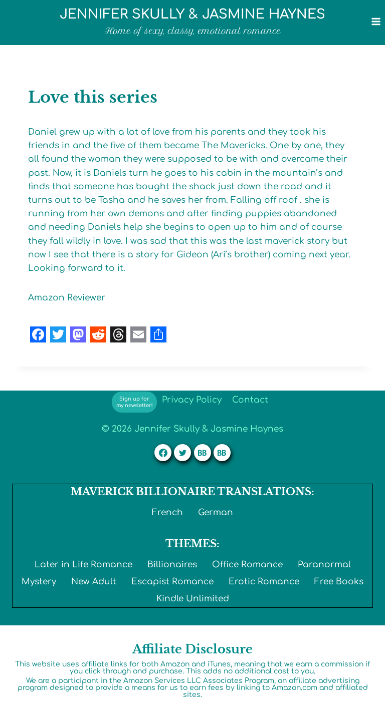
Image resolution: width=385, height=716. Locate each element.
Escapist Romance (172, 581)
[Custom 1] (202, 452)
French (167, 512)
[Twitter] (182, 452)
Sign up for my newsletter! (134, 402)
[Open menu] (375, 21)
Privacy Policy (192, 400)
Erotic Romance (264, 581)
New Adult (93, 581)
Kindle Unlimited (192, 598)
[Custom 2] (222, 452)
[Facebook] (162, 452)
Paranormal (324, 564)
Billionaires (172, 564)
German (215, 512)
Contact (250, 400)
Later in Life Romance (83, 564)
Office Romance (247, 564)
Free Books (338, 581)
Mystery (39, 581)
